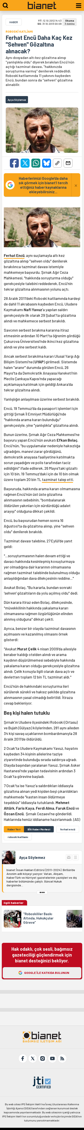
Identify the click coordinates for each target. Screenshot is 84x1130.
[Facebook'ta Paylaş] (14, 163)
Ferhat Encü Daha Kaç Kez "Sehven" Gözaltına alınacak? (39, 44)
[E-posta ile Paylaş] (68, 163)
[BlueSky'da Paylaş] (46, 163)
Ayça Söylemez (32, 857)
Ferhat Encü (14, 255)
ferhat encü (67, 829)
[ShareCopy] (57, 163)
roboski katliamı (18, 836)
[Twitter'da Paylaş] (25, 163)
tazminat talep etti (57, 479)
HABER (13, 22)
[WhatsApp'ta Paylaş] (35, 163)
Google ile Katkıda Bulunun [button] (46, 973)
